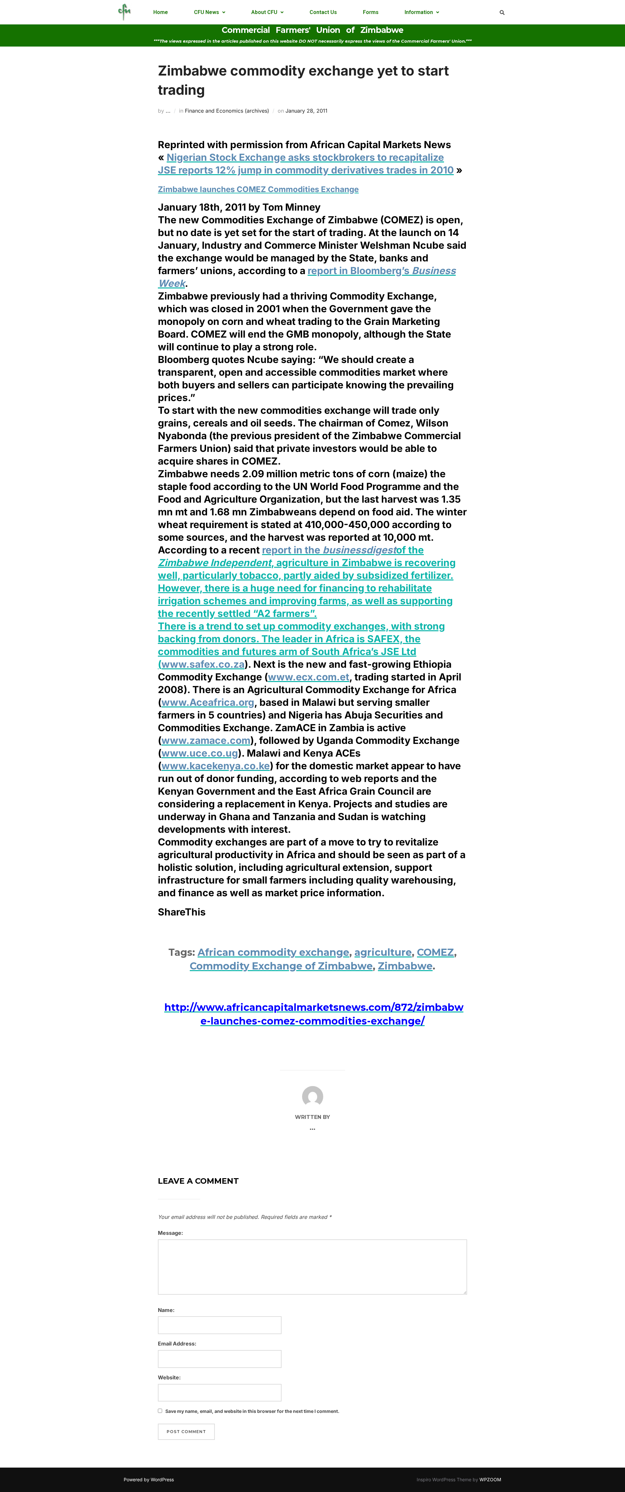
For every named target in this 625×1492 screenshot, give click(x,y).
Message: (170, 1233)
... (168, 110)
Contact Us (323, 12)
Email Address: (177, 1343)
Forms (371, 12)
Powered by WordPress (149, 1479)
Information (419, 12)
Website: (169, 1377)
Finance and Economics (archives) (227, 110)
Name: (166, 1310)
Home (160, 12)
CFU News (206, 12)
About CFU (264, 12)
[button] (209, 12)
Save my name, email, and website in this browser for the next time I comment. (252, 1411)
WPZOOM (490, 1479)
